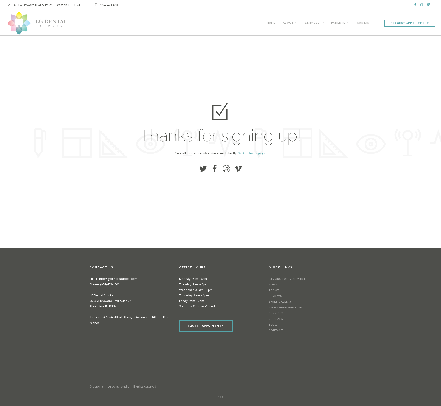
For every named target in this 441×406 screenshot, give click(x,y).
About (288, 22)
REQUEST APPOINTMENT (206, 325)
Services (312, 22)
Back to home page (252, 153)
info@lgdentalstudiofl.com (117, 279)
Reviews (275, 296)
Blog (273, 324)
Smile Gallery (280, 301)
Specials (276, 319)
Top (220, 397)
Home (271, 22)
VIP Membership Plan (285, 307)
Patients (338, 22)
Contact (364, 22)
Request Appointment (410, 23)
